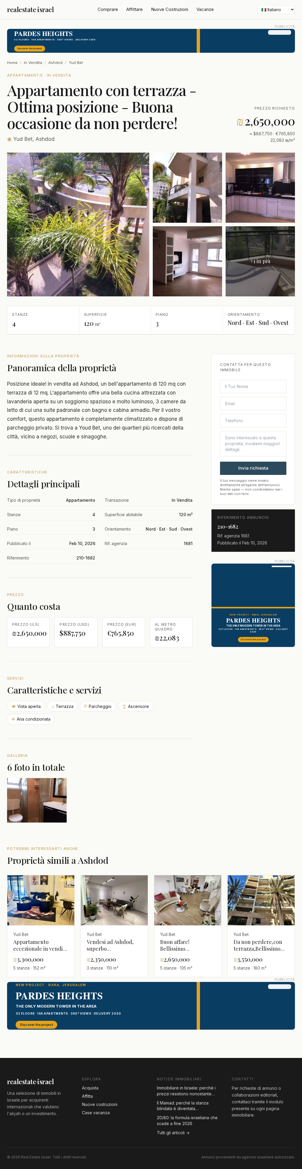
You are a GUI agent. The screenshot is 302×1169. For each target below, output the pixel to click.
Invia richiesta (253, 468)
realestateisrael (30, 9)
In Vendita (33, 62)
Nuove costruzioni (99, 1104)
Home (12, 62)
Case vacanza (96, 1112)
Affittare (134, 9)
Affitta (87, 1096)
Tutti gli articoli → (173, 1132)
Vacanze (205, 9)
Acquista (90, 1087)
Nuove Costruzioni (169, 9)
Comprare (108, 9)
